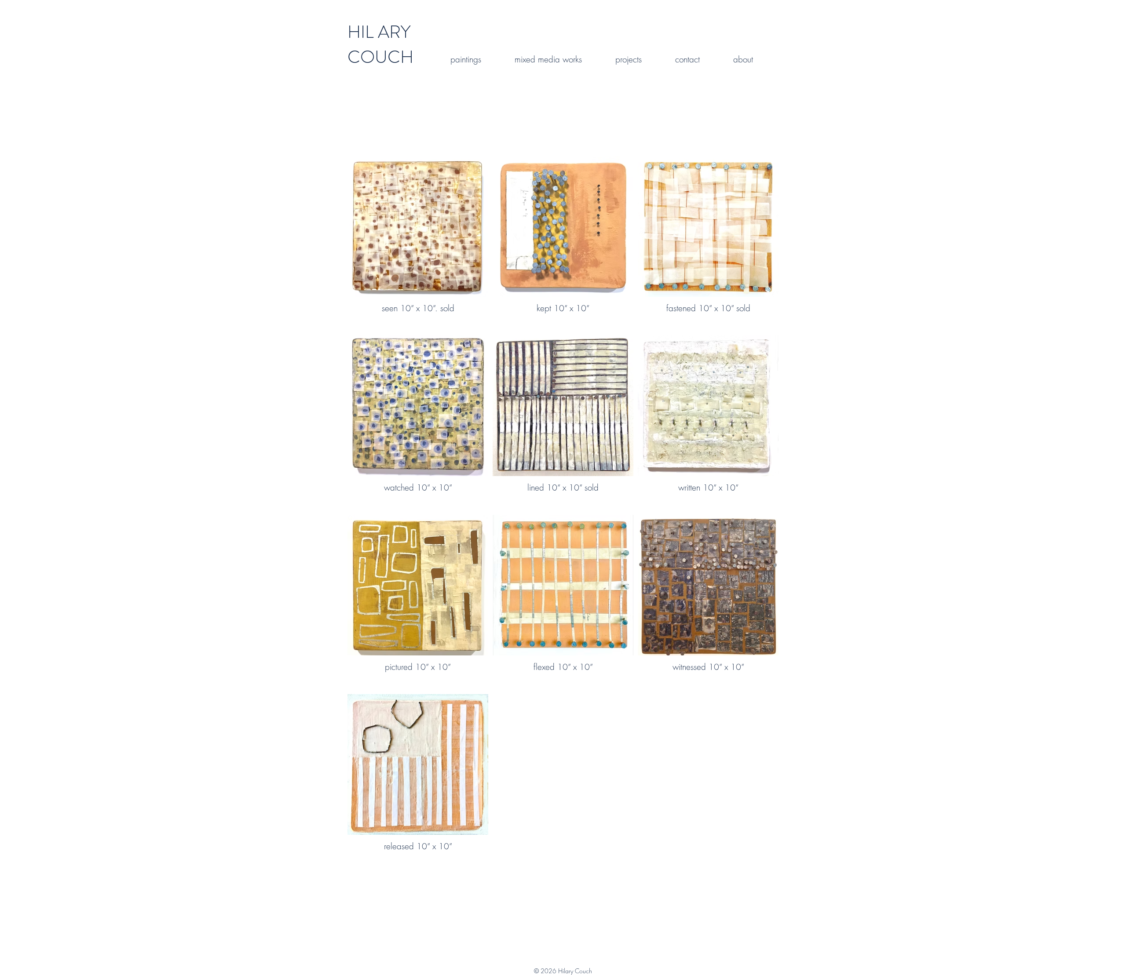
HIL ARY (378, 31)
